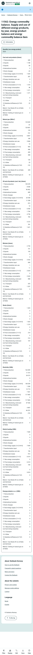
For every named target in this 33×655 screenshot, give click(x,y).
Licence (7, 591)
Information (9, 42)
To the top (12, 618)
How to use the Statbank (12, 565)
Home (3, 15)
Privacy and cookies (11, 585)
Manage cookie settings (12, 588)
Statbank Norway (12, 15)
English (7, 604)
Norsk (6, 601)
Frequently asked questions (13, 568)
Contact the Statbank (11, 575)
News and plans (9, 572)
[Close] (30, 9)
